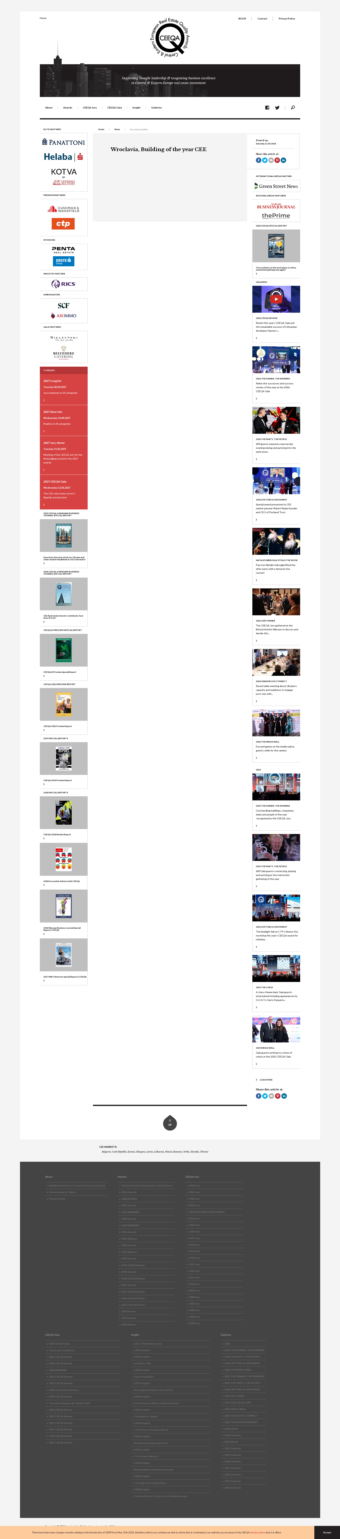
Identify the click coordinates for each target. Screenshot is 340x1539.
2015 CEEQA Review (133, 1304)
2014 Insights (142, 1423)
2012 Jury (194, 1270)
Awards (67, 107)
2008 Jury (194, 1297)
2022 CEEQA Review (60, 1383)
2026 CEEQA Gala (59, 1343)
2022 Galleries (232, 1448)
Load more (266, 1079)
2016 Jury (194, 1244)
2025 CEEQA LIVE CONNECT (241, 1415)
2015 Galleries (232, 1481)
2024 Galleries (232, 1435)
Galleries (156, 107)
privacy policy (257, 1532)
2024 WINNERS (130, 1225)
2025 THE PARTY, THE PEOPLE (242, 1382)
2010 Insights (142, 1462)
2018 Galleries (232, 1461)
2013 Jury (194, 1264)
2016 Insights (142, 1396)
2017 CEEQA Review (133, 1291)
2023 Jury (194, 1205)
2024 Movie (231, 1428)
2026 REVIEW (129, 1198)
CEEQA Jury (90, 107)
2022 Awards (129, 1245)
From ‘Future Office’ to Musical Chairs (157, 1403)
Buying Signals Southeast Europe (154, 1469)
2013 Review (128, 1317)
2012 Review (128, 1324)
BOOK (242, 18)
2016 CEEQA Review (133, 1298)
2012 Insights (142, 1436)
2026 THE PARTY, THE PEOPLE (242, 1356)
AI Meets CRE (143, 1363)
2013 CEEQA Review (60, 1442)
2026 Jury (194, 1185)
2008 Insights (142, 1489)
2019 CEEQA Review (133, 1265)
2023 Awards (129, 1231)
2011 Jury (194, 1277)
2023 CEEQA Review (60, 1376)
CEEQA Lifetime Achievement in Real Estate (147, 1185)
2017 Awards (129, 1284)
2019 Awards (129, 1258)
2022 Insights (142, 1350)
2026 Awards (129, 1192)
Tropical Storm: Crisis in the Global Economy (161, 1496)
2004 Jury (194, 1323)
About (49, 107)
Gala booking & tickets (62, 1192)
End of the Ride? (144, 1376)
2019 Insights (142, 1356)
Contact (262, 18)
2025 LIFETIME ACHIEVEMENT (242, 1389)
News (117, 129)
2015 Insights (142, 1409)
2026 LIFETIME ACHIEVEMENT (207, 1211)
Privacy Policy (287, 18)
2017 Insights (142, 1383)
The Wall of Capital (146, 1416)
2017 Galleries (232, 1467)
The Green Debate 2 (146, 1456)
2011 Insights (142, 1449)
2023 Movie (231, 1441)
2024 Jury (194, 1198)
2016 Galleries (232, 1474)
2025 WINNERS (130, 1212)
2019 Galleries (232, 1454)
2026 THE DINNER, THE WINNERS (244, 1350)
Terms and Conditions (62, 1350)
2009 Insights (142, 1476)
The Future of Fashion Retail (151, 1429)
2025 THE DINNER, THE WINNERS (244, 1376)
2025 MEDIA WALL (235, 1409)
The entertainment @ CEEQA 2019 (69, 1403)
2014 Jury (194, 1257)
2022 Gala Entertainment (64, 1389)
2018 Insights (142, 1369)
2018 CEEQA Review (133, 1278)
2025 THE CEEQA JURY (237, 1402)
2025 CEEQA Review (60, 1356)
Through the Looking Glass (150, 1482)
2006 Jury (194, 1310)
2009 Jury (194, 1290)
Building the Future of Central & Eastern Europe (77, 1185)
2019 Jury (194, 1224)
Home (43, 17)
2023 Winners (129, 1238)
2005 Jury (194, 1316)
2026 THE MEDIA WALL (238, 1369)
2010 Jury (194, 1283)
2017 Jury (194, 1238)
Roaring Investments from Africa (154, 1389)
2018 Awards (129, 1271)
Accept (327, 1532)
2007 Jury (194, 1303)
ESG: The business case (148, 1343)
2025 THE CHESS (234, 1395)
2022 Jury (194, 1218)
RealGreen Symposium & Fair (152, 1443)
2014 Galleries (232, 1487)
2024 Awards (129, 1218)
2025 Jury (194, 1192)
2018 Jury (194, 1231)
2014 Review (128, 1311)
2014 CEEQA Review (60, 1435)
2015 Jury (194, 1251)
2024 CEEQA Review (60, 1363)
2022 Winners (129, 1251)
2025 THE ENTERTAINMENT (241, 1422)
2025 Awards (129, 1205)
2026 (227, 1343)
